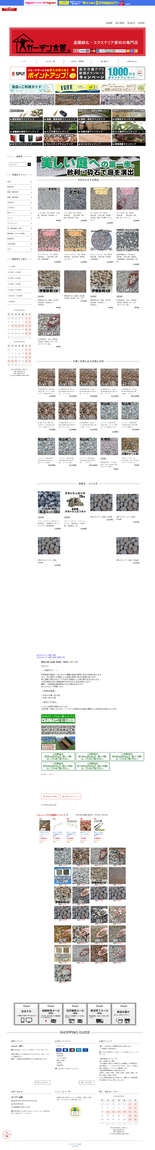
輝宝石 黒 (61, 657)
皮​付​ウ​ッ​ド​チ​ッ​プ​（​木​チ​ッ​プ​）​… (85, 834)
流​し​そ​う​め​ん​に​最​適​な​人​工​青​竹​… (58, 834)
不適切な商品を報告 (50, 805)
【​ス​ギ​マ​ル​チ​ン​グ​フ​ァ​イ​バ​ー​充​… (44, 834)
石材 (49, 655)
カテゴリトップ (42, 655)
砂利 (54, 655)
